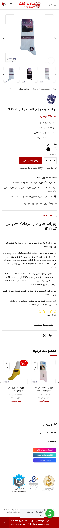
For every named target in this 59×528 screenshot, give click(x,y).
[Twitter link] (37, 204)
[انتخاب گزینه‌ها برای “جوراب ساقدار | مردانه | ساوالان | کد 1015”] (34, 368)
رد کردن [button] (4, 522)
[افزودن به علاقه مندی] (34, 363)
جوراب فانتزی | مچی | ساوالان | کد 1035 (15, 389)
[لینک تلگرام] (25, 204)
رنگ (55, 144)
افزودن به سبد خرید (30, 160)
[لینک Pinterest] (33, 204)
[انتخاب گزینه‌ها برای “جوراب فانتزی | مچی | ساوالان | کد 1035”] (6, 368)
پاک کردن (50, 154)
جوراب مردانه (24, 89)
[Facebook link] (41, 204)
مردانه (35, 89)
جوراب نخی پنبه (23, 187)
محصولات (45, 89)
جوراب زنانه (15, 397)
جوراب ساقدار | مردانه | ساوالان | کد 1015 (43, 389)
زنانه (11, 394)
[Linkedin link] (29, 204)
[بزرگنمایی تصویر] (51, 60)
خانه (54, 89)
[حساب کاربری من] (11, 5)
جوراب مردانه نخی (41, 187)
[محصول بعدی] (4, 89)
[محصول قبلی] (10, 89)
